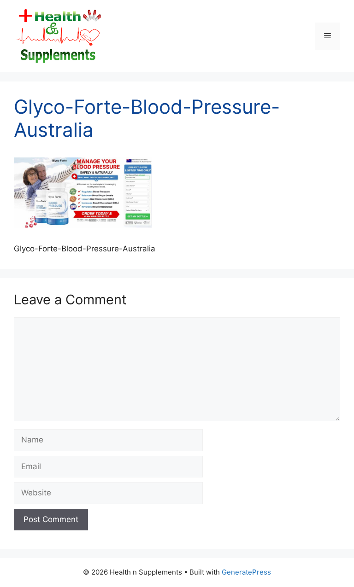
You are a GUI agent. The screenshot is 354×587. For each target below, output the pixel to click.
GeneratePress (246, 572)
